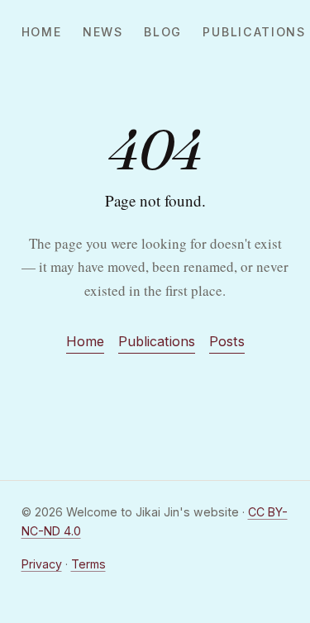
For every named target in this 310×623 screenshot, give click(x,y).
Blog (163, 32)
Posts (227, 341)
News (103, 32)
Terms (88, 564)
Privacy (41, 564)
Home (41, 32)
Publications (254, 32)
